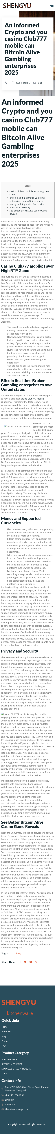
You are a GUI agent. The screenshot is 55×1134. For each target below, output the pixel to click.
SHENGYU (17, 5)
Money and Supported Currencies (26, 204)
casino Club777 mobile (32, 398)
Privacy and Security (19, 207)
